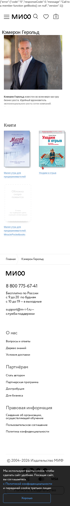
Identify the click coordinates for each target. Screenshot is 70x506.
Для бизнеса (14, 395)
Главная (11, 259)
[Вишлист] (46, 17)
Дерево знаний (16, 348)
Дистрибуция (15, 388)
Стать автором (15, 375)
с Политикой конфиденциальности (27, 484)
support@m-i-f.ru (19, 309)
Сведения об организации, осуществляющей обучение (24, 417)
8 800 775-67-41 (22, 286)
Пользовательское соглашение (26, 425)
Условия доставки (18, 354)
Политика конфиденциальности (27, 431)
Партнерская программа (22, 382)
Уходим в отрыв (47, 173)
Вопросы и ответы (18, 341)
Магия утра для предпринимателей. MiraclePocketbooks (15, 231)
